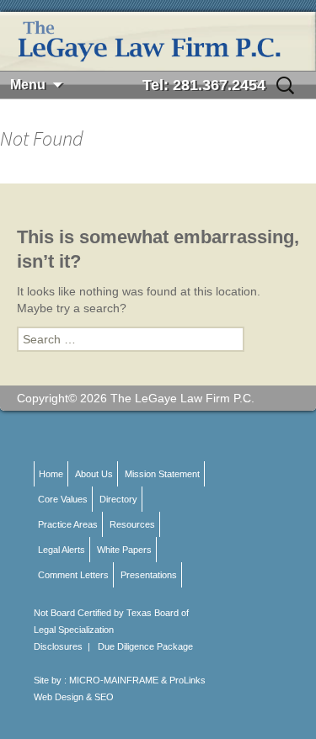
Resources (132, 524)
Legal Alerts (61, 550)
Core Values (63, 499)
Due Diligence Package (145, 646)
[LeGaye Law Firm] (158, 41)
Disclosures (58, 646)
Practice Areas (68, 524)
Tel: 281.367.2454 (203, 85)
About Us (94, 474)
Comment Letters (73, 575)
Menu (28, 84)
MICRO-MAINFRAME (113, 680)
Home (51, 474)
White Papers (124, 550)
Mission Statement (162, 474)
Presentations (149, 575)
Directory (118, 499)
